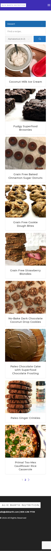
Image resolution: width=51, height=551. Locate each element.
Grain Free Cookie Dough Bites (25, 224)
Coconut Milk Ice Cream (25, 81)
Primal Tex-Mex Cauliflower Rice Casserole (25, 466)
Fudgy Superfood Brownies (25, 128)
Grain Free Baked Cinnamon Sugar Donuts (25, 176)
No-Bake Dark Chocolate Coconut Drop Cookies (25, 320)
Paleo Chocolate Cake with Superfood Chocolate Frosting (25, 370)
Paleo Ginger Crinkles (25, 418)
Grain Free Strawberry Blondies (25, 272)
